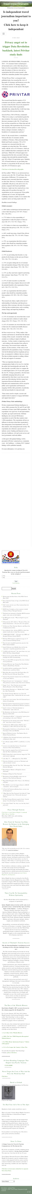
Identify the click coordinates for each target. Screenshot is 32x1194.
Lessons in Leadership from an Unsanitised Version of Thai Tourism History (14, 746)
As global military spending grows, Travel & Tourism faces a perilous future (15, 669)
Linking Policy (11, 1188)
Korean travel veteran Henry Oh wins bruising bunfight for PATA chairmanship (15, 656)
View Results (16, 583)
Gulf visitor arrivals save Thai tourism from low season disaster (16, 605)
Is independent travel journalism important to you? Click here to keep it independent (16, 20)
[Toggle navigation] (3, 33)
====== (16, 57)
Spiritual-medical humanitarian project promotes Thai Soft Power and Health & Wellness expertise (16, 704)
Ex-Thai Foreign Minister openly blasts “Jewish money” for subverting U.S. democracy (16, 800)
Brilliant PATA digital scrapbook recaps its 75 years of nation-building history (15, 639)
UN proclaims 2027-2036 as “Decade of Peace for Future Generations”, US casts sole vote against (16, 622)
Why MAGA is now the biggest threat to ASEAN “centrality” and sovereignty (16, 785)
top (29, 1192)
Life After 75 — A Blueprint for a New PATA (15, 758)
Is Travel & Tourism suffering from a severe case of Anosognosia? (16, 790)
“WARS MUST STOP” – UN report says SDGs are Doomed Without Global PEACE (16, 635)
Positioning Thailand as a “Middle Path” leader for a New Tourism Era (16, 690)
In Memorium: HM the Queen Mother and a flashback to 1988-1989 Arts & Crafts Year (14, 725)
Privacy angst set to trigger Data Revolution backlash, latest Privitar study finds (16, 48)
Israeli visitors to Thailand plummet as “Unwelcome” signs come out (13, 708)
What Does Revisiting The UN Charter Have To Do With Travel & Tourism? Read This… (15, 673)
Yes (4, 576)
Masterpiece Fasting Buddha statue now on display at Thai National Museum (14, 777)
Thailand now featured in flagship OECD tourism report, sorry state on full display (16, 614)
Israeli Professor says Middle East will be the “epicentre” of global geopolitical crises (15, 648)
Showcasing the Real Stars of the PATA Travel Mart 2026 (15, 597)
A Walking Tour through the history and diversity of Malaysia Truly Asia (16, 738)
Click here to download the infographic (13, 169)
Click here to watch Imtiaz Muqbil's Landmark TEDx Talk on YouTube (14, 813)
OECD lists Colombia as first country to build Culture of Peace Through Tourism (15, 610)
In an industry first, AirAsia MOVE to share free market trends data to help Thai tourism (16, 631)
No (4, 577)
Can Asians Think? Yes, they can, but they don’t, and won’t (16, 804)
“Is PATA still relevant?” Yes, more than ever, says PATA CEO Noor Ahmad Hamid (16, 652)
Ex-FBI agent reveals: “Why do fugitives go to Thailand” (15, 618)
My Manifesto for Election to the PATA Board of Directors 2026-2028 (16, 713)
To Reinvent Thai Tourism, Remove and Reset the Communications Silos (16, 626)
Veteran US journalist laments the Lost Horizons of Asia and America (16, 677)
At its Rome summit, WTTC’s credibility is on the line (16, 742)
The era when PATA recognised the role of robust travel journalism (16, 660)
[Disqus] (16, 477)
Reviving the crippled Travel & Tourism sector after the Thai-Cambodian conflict (15, 751)
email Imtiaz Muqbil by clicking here (14, 874)
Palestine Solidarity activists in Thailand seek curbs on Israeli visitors (15, 762)
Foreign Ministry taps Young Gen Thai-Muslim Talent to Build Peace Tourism (15, 664)
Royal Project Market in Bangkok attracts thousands (14, 770)
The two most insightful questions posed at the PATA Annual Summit (15, 643)
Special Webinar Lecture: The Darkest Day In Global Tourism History (15, 734)
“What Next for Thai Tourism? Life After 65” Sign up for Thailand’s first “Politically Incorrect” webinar (16, 794)
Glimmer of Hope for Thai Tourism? (12, 774)
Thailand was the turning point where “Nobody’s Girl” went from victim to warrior (16, 721)
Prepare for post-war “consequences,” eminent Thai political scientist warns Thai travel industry (16, 681)
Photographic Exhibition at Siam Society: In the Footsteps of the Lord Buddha (16, 729)
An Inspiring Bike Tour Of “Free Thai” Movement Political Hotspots (16, 766)
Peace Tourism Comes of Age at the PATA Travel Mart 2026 (16, 601)
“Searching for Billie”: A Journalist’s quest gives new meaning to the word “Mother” (16, 717)
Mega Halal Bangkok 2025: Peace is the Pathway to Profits (16, 781)
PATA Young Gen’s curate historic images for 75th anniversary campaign (16, 755)
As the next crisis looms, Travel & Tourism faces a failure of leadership (16, 700)
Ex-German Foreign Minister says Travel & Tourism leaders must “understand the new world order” (16, 695)
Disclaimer (4, 1188)
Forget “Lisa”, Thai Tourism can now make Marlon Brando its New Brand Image (14, 686)
